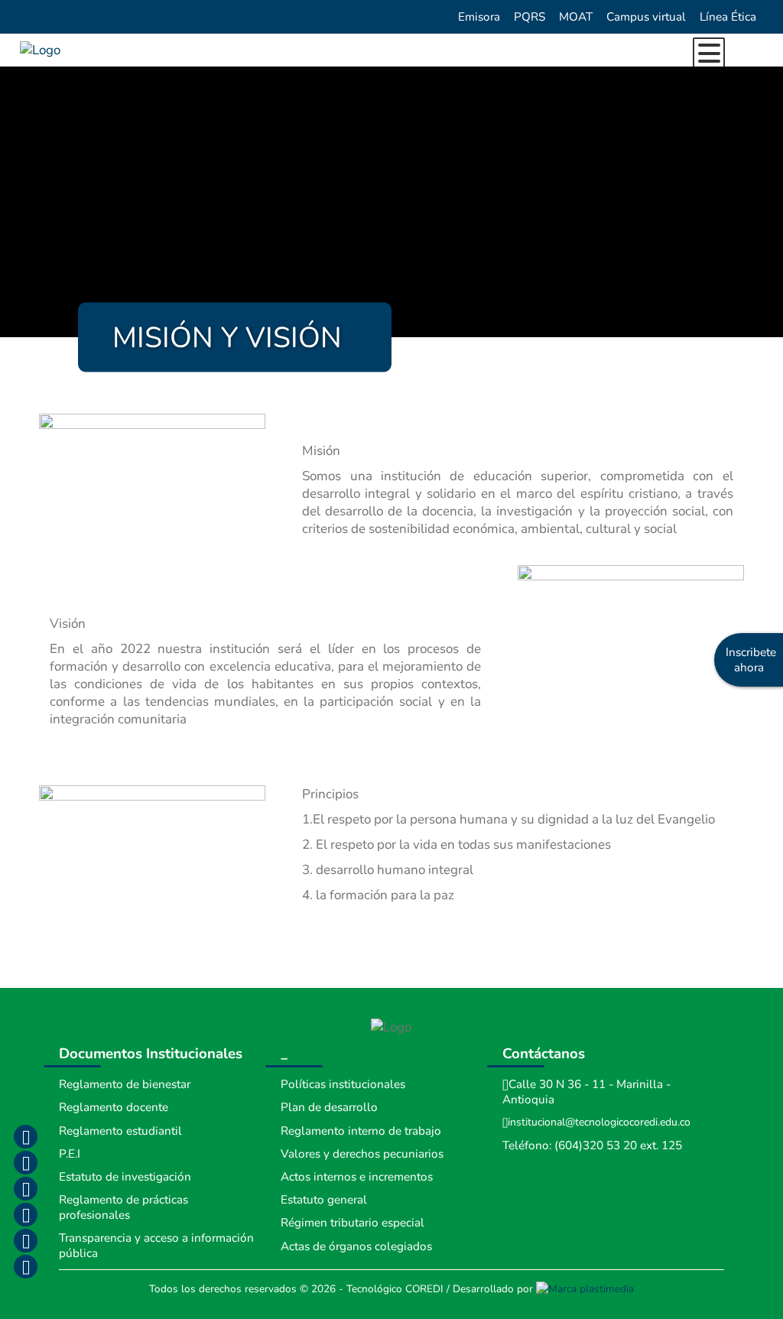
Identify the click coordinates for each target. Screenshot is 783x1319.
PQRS (529, 16)
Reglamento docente (113, 1107)
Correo (25, 1240)
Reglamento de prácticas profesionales (123, 1207)
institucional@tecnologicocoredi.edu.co (599, 1122)
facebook (25, 1136)
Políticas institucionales (343, 1084)
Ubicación (25, 1266)
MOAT (576, 16)
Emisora (479, 16)
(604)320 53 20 (595, 1145)
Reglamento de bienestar (124, 1084)
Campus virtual (646, 16)
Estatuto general (324, 1199)
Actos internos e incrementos (357, 1176)
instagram (25, 1162)
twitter (25, 1188)
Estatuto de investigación (125, 1176)
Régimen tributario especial (352, 1222)
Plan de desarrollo (329, 1107)
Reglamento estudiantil (120, 1131)
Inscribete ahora (751, 660)
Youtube (25, 1214)
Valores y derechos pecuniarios (362, 1153)
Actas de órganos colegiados (356, 1246)
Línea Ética (728, 16)
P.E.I (69, 1153)
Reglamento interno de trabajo (361, 1131)
